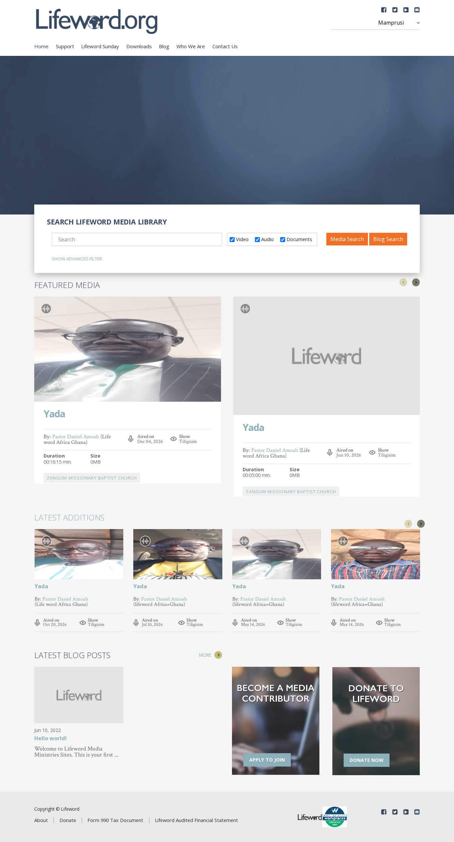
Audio (267, 239)
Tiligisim (188, 441)
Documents (298, 239)
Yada (54, 414)
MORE (205, 655)
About (41, 820)
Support (65, 46)
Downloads (139, 46)
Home (41, 46)
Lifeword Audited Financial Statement (196, 820)
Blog (164, 46)
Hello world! (50, 739)
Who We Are (190, 46)
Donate (67, 820)
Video (242, 239)
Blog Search (388, 239)
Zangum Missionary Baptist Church (92, 478)
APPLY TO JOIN (267, 760)
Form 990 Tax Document (115, 820)
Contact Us (225, 46)
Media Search (347, 239)
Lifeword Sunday (100, 46)
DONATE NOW (367, 760)
